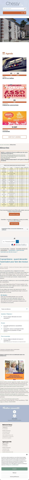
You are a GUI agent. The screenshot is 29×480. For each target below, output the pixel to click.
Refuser (14, 472)
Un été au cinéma (8, 78)
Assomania (6, 131)
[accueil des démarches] (14, 238)
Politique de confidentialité (12, 464)
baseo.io (12, 350)
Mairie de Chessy (7, 425)
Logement (12, 248)
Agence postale (6, 441)
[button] (27, 454)
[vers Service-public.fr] (19, 245)
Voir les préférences (14, 476)
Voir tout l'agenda (14, 137)
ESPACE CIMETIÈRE (14, 223)
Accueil (1, 144)
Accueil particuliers (4, 248)
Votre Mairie (6, 144)
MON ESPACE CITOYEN (14, 214)
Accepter (15, 469)
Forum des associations (10, 105)
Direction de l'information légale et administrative (10, 349)
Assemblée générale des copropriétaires (13, 325)
